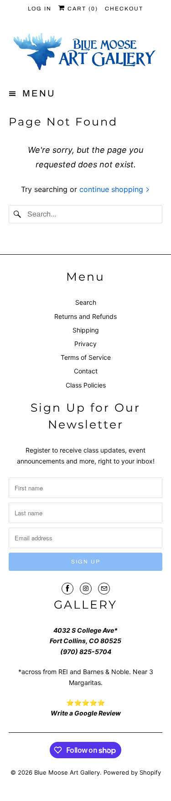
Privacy (85, 344)
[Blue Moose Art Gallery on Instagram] (86, 588)
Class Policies (86, 385)
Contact (86, 371)
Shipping (86, 330)
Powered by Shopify (132, 772)
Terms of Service (86, 357)
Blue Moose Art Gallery (67, 772)
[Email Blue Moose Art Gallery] (104, 588)
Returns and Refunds (85, 316)
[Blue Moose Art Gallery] (85, 52)
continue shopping (112, 189)
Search (85, 302)
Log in (40, 8)
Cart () (81, 8)
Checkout (124, 8)
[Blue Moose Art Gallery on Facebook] (67, 588)
